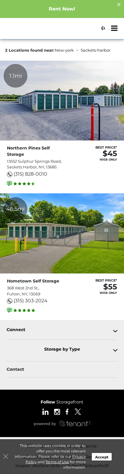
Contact (15, 369)
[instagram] (57, 411)
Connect (16, 329)
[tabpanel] (62, 331)
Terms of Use (57, 462)
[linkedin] (45, 411)
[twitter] (78, 411)
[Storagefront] (35, 31)
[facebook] (67, 411)
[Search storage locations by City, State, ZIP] (101, 28)
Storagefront (62, 402)
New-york (64, 50)
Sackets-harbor (95, 50)
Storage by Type (62, 349)
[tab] (62, 331)
